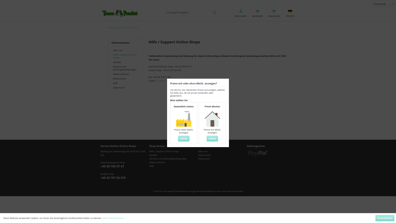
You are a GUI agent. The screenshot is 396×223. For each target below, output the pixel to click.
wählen (184, 138)
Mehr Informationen (113, 218)
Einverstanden (385, 217)
